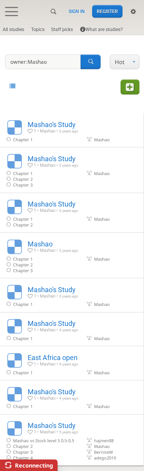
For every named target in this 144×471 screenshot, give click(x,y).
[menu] (124, 62)
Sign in (77, 11)
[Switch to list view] (12, 86)
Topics (38, 29)
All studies (13, 29)
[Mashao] (72, 255)
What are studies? (104, 29)
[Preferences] (133, 11)
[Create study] (130, 86)
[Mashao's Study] (72, 130)
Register (107, 11)
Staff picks (62, 29)
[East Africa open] (72, 363)
